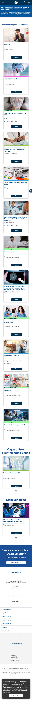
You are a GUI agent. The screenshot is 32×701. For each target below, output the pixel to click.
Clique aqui (14, 655)
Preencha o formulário (16, 562)
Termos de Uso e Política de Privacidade (16, 668)
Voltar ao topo (16, 572)
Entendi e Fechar (16, 695)
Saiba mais (16, 57)
